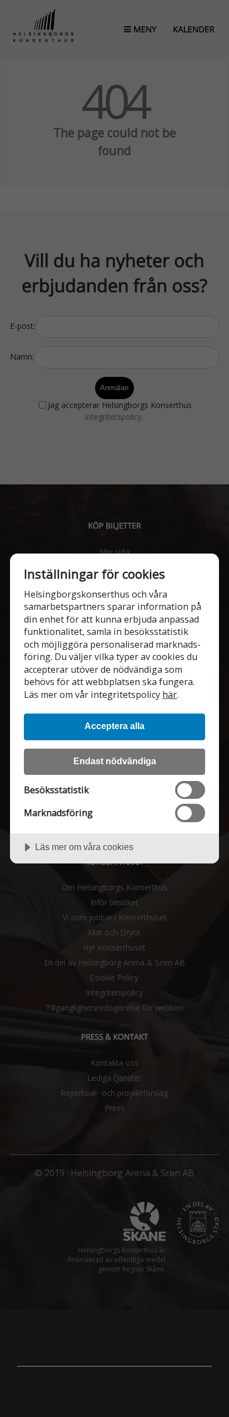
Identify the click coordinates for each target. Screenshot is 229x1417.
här (169, 694)
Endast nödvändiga (114, 761)
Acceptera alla (114, 726)
